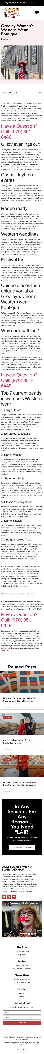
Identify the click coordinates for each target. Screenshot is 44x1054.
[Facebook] (4, 897)
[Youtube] (14, 897)
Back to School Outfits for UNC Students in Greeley (18, 741)
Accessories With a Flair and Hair (17, 868)
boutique (22, 195)
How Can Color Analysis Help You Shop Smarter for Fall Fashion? (19, 699)
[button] (37, 13)
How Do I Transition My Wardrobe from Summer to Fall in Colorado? (19, 783)
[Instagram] (9, 897)
